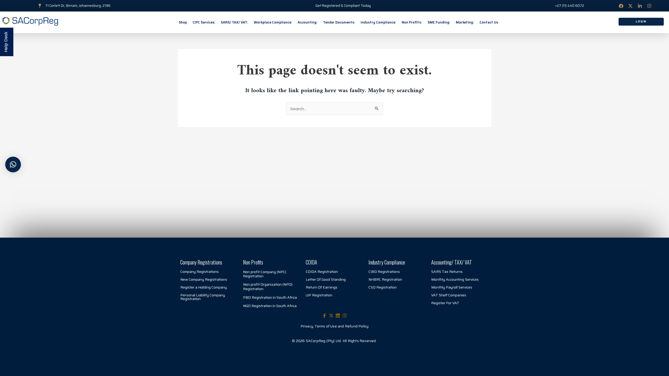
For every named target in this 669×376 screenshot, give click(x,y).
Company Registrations (199, 271)
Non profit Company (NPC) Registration (264, 274)
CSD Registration (382, 287)
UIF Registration (319, 295)
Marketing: (465, 22)
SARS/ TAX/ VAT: (234, 22)
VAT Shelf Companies (448, 295)
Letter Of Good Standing (326, 279)
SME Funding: (439, 22)
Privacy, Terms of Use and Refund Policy (335, 326)
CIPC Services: (204, 22)
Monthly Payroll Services (451, 287)
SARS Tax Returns (447, 271)
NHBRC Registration (385, 279)
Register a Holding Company (203, 287)
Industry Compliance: (378, 22)
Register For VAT (445, 303)
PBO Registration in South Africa (270, 297)
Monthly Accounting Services (455, 279)
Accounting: (308, 22)
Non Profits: (412, 22)
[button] (13, 164)
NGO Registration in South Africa (270, 306)
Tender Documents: (339, 22)
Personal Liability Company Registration (202, 297)
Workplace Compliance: (273, 22)
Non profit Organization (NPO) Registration (267, 286)
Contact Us (489, 22)
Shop (183, 22)
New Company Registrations (203, 279)
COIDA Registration (322, 271)
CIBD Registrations (384, 271)
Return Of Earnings (321, 287)
